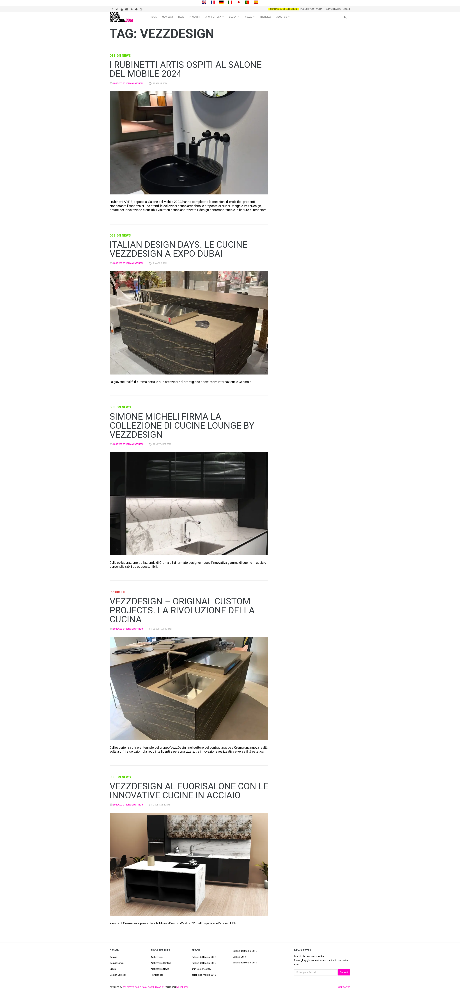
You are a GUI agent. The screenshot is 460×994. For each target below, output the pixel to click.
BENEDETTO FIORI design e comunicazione (144, 987)
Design (232, 17)
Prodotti (195, 17)
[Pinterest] (136, 9)
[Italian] (230, 2)
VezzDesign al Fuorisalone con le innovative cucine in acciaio (189, 790)
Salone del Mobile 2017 (204, 963)
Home (154, 17)
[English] (204, 2)
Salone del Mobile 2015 (245, 951)
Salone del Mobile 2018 (204, 957)
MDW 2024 (167, 17)
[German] (221, 2)
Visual (248, 17)
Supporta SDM (334, 9)
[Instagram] (141, 9)
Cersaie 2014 (239, 957)
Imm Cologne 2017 (201, 969)
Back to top (343, 987)
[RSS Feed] (132, 9)
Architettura (213, 17)
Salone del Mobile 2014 (245, 962)
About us (281, 17)
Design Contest (118, 974)
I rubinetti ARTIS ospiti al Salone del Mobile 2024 (186, 69)
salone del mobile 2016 (204, 974)
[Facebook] (112, 9)
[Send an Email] (127, 9)
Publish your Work (311, 9)
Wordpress (182, 987)
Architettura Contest (161, 963)
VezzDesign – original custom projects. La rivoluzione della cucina (182, 610)
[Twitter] (117, 9)
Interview (265, 17)
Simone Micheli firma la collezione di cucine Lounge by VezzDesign (182, 425)
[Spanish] (256, 2)
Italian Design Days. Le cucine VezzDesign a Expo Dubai (178, 249)
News (181, 17)
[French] (212, 2)
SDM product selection (283, 9)
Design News (120, 55)
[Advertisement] (315, 92)
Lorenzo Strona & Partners (128, 83)
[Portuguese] (247, 2)
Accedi (346, 9)
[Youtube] (122, 9)
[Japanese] (238, 2)
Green (113, 969)
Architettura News (160, 969)
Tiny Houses (157, 974)
